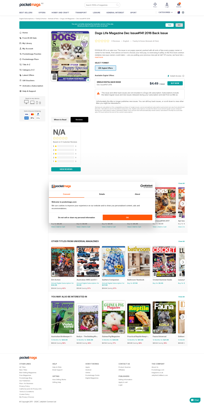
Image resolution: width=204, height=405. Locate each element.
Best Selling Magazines (27, 372)
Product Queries (125, 367)
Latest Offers (28, 75)
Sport (133, 12)
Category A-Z (28, 70)
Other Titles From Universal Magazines (75, 241)
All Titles (22, 367)
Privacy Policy (24, 386)
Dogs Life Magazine (67, 18)
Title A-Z (26, 64)
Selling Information (125, 379)
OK (127, 217)
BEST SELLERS (25, 12)
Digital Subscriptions (26, 18)
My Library (27, 43)
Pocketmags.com (158, 370)
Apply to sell (123, 382)
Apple (87, 367)
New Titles (23, 370)
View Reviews (66, 169)
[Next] (183, 204)
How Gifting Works (59, 379)
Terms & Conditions (26, 391)
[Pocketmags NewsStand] (31, 4)
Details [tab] (102, 194)
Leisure (96, 12)
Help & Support (29, 91)
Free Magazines (25, 375)
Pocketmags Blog (25, 378)
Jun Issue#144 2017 (161, 221)
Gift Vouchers (28, 80)
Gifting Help (56, 382)
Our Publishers (24, 381)
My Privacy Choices (26, 397)
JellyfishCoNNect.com (160, 375)
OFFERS (41, 12)
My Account (27, 48)
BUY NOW (175, 83)
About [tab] (137, 194)
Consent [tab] (66, 194)
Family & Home (41, 18)
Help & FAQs (57, 367)
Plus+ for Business (26, 383)
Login (121, 385)
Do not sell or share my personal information (76, 217)
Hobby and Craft (60, 12)
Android (88, 370)
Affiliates (122, 370)
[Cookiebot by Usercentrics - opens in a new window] (142, 186)
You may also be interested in (69, 296)
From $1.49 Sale (29, 38)
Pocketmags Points (92, 375)
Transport (81, 12)
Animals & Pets (53, 18)
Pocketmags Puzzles (31, 54)
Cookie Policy (24, 394)
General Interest (115, 12)
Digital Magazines (91, 378)
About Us (155, 367)
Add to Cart (60, 227)
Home (25, 33)
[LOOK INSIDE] (70, 80)
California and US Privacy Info (30, 389)
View (53, 227)
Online (87, 372)
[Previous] (53, 262)
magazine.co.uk (157, 372)
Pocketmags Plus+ (30, 59)
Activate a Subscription (32, 86)
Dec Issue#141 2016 (83, 18)
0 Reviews (115, 41)
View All (181, 183)
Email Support (57, 370)
